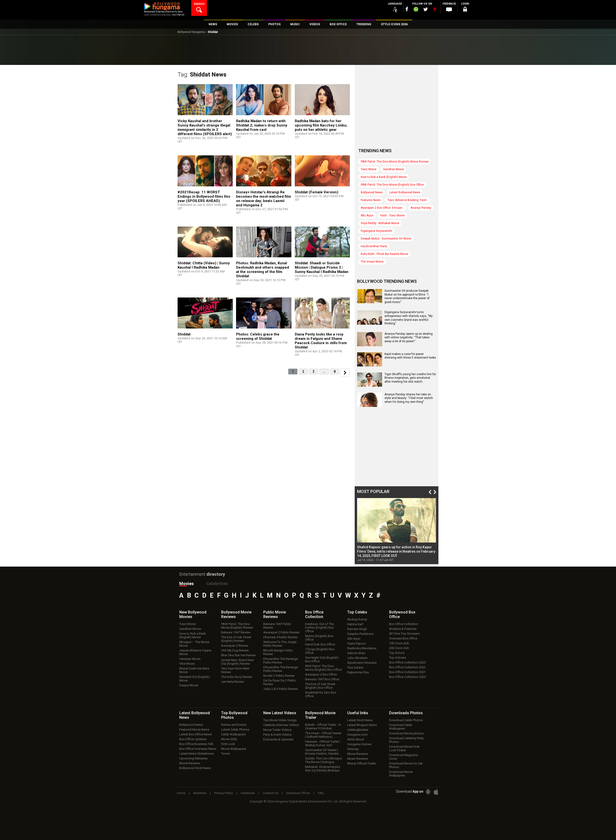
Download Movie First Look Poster (404, 748)
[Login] (465, 10)
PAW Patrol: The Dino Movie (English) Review (237, 625)
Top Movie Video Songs (279, 720)
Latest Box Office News (195, 734)
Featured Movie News (194, 729)
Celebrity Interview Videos (281, 725)
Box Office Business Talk (196, 744)
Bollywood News (372, 192)
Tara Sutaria (355, 667)
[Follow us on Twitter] (425, 9)
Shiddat (184, 334)
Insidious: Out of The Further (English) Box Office (319, 627)
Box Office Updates (192, 739)
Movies (186, 583)
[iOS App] (436, 792)
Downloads (406, 713)
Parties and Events (233, 724)
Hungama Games (359, 744)
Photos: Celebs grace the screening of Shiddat (257, 336)
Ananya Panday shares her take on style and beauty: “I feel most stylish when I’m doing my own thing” (409, 398)
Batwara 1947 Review (235, 632)
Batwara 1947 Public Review (277, 625)
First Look (228, 744)
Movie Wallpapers (233, 749)
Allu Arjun (367, 215)
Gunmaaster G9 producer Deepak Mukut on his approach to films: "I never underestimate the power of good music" (407, 296)
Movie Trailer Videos (277, 730)
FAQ (321, 793)
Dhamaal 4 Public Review (280, 637)
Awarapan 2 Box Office (321, 674)
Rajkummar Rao (358, 672)
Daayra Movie (188, 685)
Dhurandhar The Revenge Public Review (280, 660)
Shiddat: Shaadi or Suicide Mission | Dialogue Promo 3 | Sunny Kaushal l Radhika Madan (321, 267)
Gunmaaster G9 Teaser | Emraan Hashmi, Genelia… (323, 751)
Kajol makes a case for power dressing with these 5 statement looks (410, 356)
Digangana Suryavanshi (376, 231)
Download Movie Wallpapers (401, 773)
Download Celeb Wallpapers (400, 726)
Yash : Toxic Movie (392, 215)
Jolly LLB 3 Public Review (280, 689)
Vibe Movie (187, 663)
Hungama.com (357, 734)
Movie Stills (229, 739)
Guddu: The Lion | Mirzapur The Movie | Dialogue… (323, 760)
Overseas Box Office (403, 638)
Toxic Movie (368, 169)
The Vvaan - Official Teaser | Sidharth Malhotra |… (323, 735)
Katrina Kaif (355, 624)
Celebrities (217, 583)
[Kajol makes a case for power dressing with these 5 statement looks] (369, 364)
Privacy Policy (223, 793)
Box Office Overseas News (197, 749)
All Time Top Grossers (404, 633)
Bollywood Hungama (191, 32)
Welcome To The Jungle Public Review (279, 643)
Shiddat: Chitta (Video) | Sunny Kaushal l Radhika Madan (204, 265)
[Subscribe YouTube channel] (434, 10)
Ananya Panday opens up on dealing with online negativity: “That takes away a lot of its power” (409, 337)
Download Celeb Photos (406, 720)
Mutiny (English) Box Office (319, 637)
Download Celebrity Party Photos (406, 740)
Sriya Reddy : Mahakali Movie (380, 223)
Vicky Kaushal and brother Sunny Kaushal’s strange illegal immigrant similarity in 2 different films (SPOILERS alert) (205, 127)
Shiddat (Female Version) (316, 192)
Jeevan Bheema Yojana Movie (195, 652)
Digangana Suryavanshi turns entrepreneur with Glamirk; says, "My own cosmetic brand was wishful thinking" (409, 317)
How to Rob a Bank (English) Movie (384, 177)
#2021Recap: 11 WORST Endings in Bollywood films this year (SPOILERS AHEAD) (204, 196)
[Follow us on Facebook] (406, 9)
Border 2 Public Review (279, 675)
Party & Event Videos (277, 734)
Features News (371, 200)
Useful (357, 713)
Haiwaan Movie (189, 659)
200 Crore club (399, 648)
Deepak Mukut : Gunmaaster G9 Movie (386, 238)
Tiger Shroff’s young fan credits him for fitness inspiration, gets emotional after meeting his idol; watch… (410, 378)
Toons (225, 753)
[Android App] (428, 792)
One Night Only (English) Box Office (322, 659)
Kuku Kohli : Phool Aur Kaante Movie (384, 254)
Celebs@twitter (357, 730)
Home (181, 793)
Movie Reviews (189, 763)
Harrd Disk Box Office (320, 644)
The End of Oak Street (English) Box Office (320, 685)
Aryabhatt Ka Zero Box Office (320, 694)
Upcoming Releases (193, 758)
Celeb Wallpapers (233, 734)
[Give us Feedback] (449, 9)
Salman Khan (356, 653)
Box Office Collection (403, 624)
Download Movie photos (406, 733)
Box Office (314, 614)
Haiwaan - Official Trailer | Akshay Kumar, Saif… (322, 743)
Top (357, 612)
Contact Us (270, 793)
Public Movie (274, 614)
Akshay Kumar (357, 619)
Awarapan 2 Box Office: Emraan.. (382, 207)
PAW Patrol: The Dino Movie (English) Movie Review (395, 161)
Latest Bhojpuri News (362, 725)
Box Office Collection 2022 (407, 667)
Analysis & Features (403, 629)
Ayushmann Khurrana (362, 662)
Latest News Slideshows (196, 753)
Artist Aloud (355, 739)
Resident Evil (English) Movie (194, 678)
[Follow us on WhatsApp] (415, 10)
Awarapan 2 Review (234, 645)
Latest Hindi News (359, 720)
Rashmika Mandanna (361, 648)
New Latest (279, 713)
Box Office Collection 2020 (407, 677)
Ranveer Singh (357, 629)
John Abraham (357, 658)
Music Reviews (357, 758)
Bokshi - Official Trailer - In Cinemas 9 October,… (323, 726)
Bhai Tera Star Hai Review (238, 655)
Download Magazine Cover (403, 756)
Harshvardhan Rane (374, 246)
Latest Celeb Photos (235, 729)
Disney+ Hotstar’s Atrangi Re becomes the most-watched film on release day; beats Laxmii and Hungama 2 (263, 198)
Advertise (199, 793)
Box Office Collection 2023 (407, 662)
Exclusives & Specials (278, 739)
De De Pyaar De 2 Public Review (279, 682)
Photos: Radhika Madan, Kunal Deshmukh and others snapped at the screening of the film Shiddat (262, 269)
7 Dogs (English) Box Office (319, 651)
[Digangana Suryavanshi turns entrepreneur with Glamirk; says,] (369, 322)
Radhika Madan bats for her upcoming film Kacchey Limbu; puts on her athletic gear (321, 125)
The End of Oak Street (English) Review (236, 639)
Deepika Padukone (360, 634)
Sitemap (353, 749)
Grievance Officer (298, 793)
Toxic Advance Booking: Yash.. (407, 200)
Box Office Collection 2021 (407, 672)
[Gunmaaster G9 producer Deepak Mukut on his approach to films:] (369, 301)
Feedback (248, 793)
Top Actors (396, 653)
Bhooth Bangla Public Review (278, 652)
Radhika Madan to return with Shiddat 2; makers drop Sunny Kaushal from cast (261, 125)
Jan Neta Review (232, 681)
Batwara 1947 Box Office (322, 679)
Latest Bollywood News (404, 192)
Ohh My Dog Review (235, 650)
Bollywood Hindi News (195, 768)
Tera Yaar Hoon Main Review (235, 670)
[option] (396, 530)
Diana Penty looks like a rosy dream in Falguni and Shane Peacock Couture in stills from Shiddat (321, 340)
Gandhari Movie (393, 169)
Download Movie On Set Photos (406, 765)
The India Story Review (236, 677)
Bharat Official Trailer (361, 763)
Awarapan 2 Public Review (281, 632)
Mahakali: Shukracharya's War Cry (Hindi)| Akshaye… (323, 768)
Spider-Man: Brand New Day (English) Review (237, 661)
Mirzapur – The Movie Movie (194, 643)
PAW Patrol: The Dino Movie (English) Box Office (392, 184)
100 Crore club (399, 643)
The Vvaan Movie (372, 261)
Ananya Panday (421, 207)
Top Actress (397, 657)
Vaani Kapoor (356, 643)
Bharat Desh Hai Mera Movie (194, 670)
